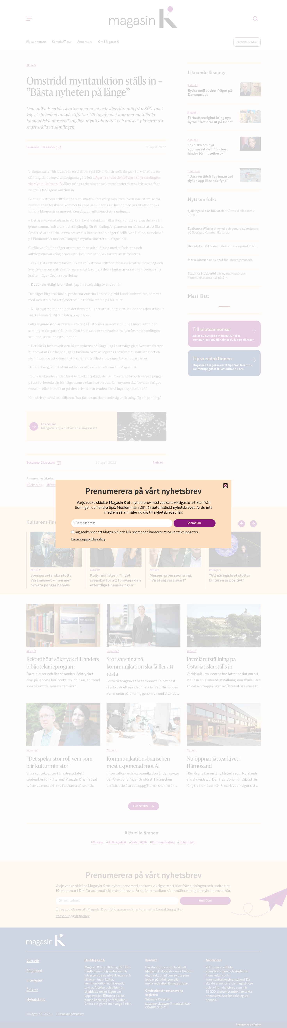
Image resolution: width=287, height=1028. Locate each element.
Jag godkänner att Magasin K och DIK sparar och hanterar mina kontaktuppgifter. (136, 532)
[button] (225, 486)
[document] (143, 514)
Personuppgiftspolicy (88, 539)
